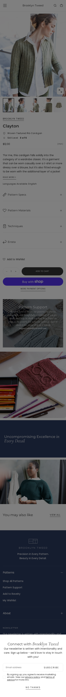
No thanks (33, 687)
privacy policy (32, 677)
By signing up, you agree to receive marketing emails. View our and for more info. (31, 677)
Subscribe (51, 667)
